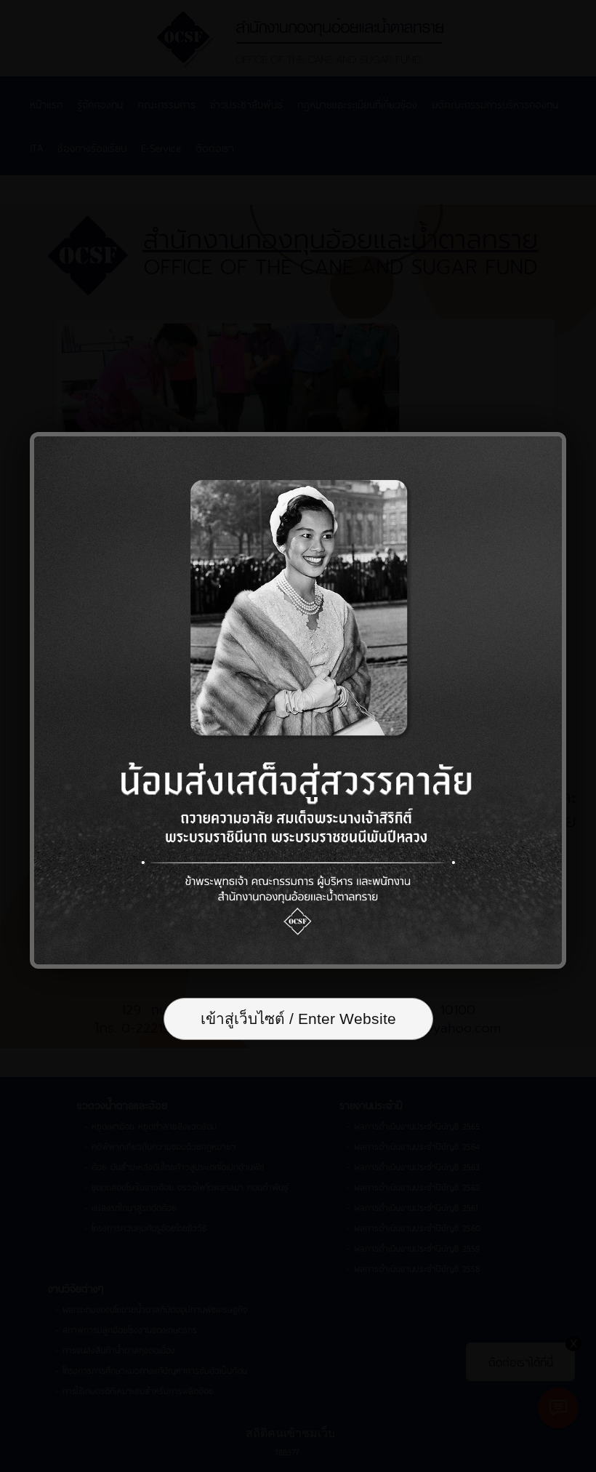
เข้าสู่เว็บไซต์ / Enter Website (298, 1018)
